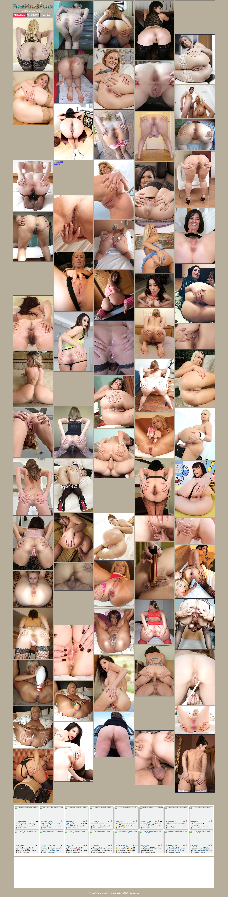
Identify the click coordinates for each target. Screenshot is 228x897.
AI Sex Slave (19, 15)
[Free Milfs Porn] (33, 6)
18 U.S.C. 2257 (114, 893)
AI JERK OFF (33, 15)
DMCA (125, 893)
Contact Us (134, 893)
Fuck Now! (46, 15)
